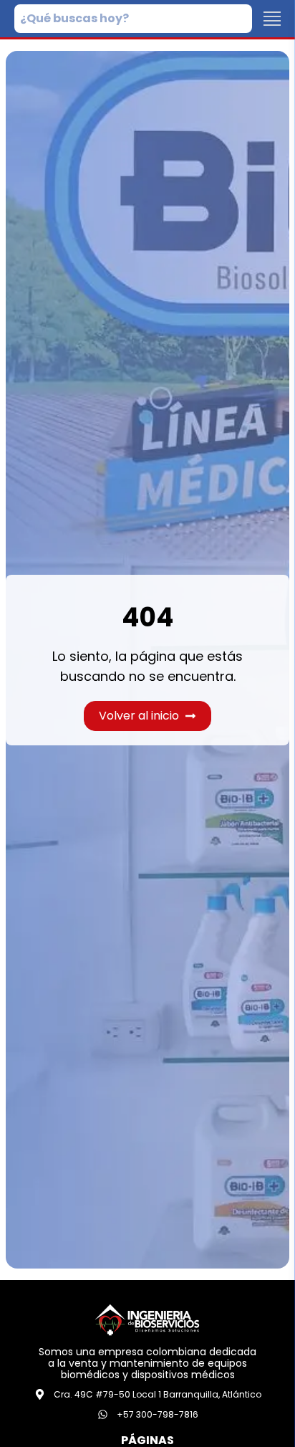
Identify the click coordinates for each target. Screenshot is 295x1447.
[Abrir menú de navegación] (272, 18)
